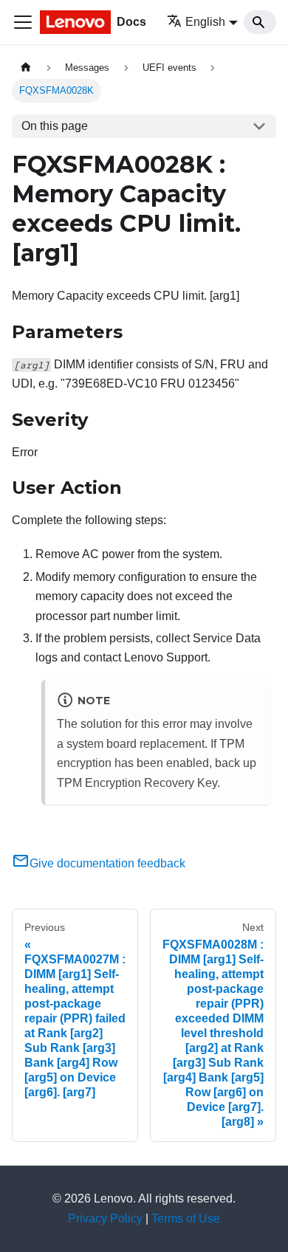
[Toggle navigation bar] (23, 22)
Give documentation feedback (107, 863)
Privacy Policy (105, 1218)
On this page (54, 126)
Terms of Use (185, 1218)
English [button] (205, 22)
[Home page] (26, 67)
